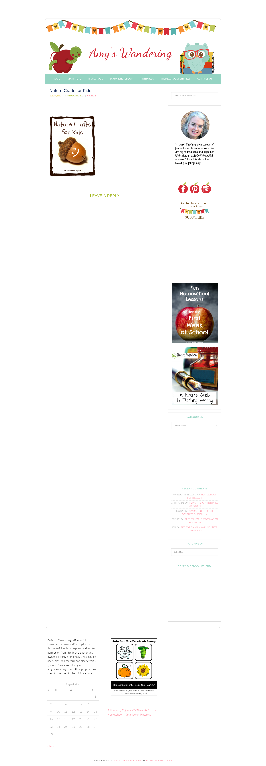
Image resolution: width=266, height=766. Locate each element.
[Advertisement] (99, 10)
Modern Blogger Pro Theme (128, 760)
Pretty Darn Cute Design (159, 760)
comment (91, 96)
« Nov (50, 746)
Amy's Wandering (131, 47)
